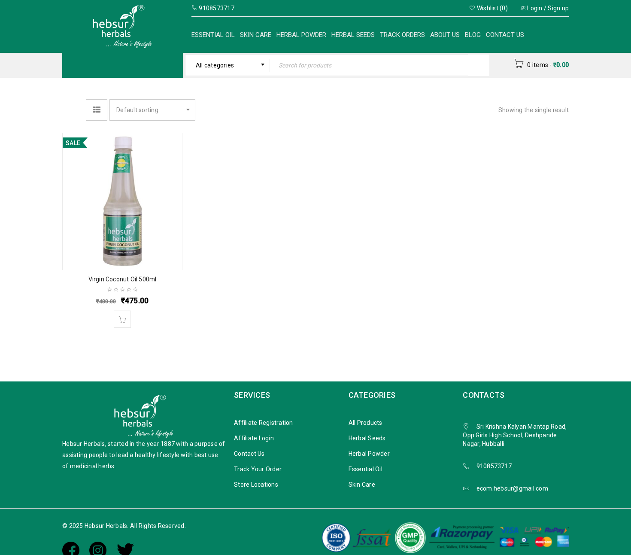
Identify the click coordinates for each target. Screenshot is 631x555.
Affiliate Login (254, 438)
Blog (473, 35)
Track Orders (402, 35)
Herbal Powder (301, 35)
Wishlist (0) (492, 8)
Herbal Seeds (353, 35)
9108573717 (494, 466)
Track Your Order (258, 469)
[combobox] (227, 65)
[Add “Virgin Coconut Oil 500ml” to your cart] (122, 319)
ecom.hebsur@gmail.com (512, 488)
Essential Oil (213, 35)
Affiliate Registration (263, 422)
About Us (445, 35)
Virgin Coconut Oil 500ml (122, 279)
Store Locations (256, 484)
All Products (365, 422)
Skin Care (255, 35)
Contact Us (505, 35)
